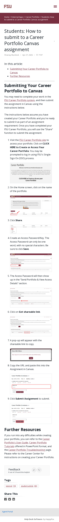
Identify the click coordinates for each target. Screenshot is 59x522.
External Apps (17, 17)
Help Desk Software (33, 519)
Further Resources (20, 76)
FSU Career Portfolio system (19, 100)
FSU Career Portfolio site (32, 140)
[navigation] (55, 6)
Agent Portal (7, 511)
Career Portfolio (32, 17)
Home (6, 17)
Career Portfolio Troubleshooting (26, 449)
